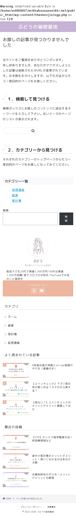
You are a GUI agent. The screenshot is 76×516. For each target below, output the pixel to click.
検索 (6, 210)
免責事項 (51, 507)
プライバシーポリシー (31, 507)
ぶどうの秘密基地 (38, 27)
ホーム (12, 317)
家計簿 (16, 201)
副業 (15, 195)
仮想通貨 (18, 190)
